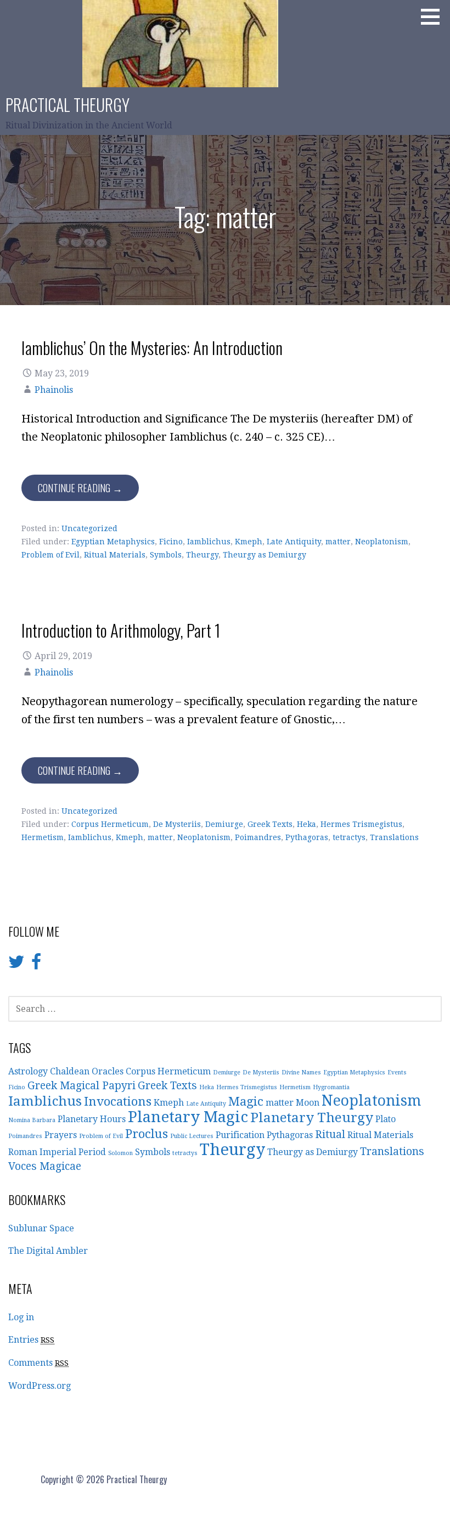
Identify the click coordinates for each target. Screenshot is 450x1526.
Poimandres (258, 837)
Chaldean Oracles (86, 1071)
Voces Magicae (44, 1166)
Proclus (146, 1134)
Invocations (117, 1101)
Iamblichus (208, 541)
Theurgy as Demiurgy (264, 554)
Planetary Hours (92, 1119)
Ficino (171, 541)
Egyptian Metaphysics (113, 541)
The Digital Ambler (48, 1251)
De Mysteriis (177, 824)
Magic (245, 1101)
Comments (38, 1363)
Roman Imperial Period (57, 1152)
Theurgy (202, 554)
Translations (394, 837)
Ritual (330, 1134)
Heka (306, 824)
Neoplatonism (381, 541)
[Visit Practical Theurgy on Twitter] (16, 965)
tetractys (349, 837)
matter (338, 541)
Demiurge (224, 824)
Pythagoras (306, 837)
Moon (307, 1102)
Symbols (166, 554)
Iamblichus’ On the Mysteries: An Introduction (152, 347)
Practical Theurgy (67, 104)
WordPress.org (39, 1386)
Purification (240, 1135)
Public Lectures (191, 1136)
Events (397, 1072)
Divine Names (301, 1072)
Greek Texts (270, 824)
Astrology (28, 1071)
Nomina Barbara (31, 1120)
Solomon (120, 1153)
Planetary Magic (188, 1117)
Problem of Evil (50, 554)
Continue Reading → (80, 488)
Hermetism (42, 837)
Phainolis (54, 390)
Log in (21, 1317)
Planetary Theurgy (311, 1117)
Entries (31, 1339)
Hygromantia (331, 1087)
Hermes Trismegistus (361, 824)
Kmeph (248, 541)
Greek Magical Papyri (81, 1085)
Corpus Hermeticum (110, 824)
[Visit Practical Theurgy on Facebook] (36, 965)
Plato (385, 1119)
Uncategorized (89, 528)
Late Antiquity (294, 541)
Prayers (60, 1135)
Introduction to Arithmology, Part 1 (121, 630)
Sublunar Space (41, 1228)
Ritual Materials (114, 554)
